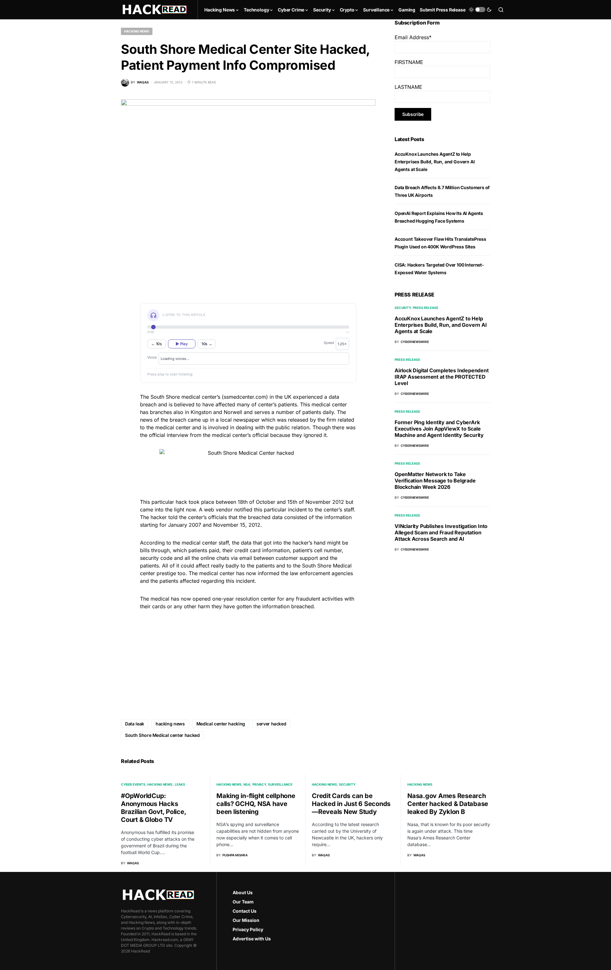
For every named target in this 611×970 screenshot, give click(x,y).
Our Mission (246, 920)
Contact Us (244, 911)
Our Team (243, 901)
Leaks (180, 784)
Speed (329, 342)
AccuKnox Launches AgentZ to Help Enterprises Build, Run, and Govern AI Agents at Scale (435, 161)
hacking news (170, 723)
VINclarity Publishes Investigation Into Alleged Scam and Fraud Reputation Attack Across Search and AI (441, 532)
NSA (246, 784)
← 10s (156, 343)
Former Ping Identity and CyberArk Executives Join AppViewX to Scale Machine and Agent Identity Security (439, 428)
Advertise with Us (252, 938)
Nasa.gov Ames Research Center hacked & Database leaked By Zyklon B (447, 804)
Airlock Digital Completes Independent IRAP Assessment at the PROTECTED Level (442, 376)
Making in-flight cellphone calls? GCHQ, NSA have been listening (255, 804)
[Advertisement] (248, 660)
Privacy (259, 784)
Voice (152, 357)
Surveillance (280, 784)
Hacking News (136, 31)
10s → (206, 343)
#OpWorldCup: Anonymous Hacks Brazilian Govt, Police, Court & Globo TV (153, 808)
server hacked (271, 723)
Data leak (134, 723)
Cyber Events (133, 784)
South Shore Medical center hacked (162, 735)
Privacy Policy (248, 929)
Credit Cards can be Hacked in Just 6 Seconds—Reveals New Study (351, 804)
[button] (480, 9)
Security (403, 308)
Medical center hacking (220, 723)
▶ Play (181, 343)
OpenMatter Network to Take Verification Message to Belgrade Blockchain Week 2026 (435, 480)
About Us (243, 892)
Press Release (425, 308)
